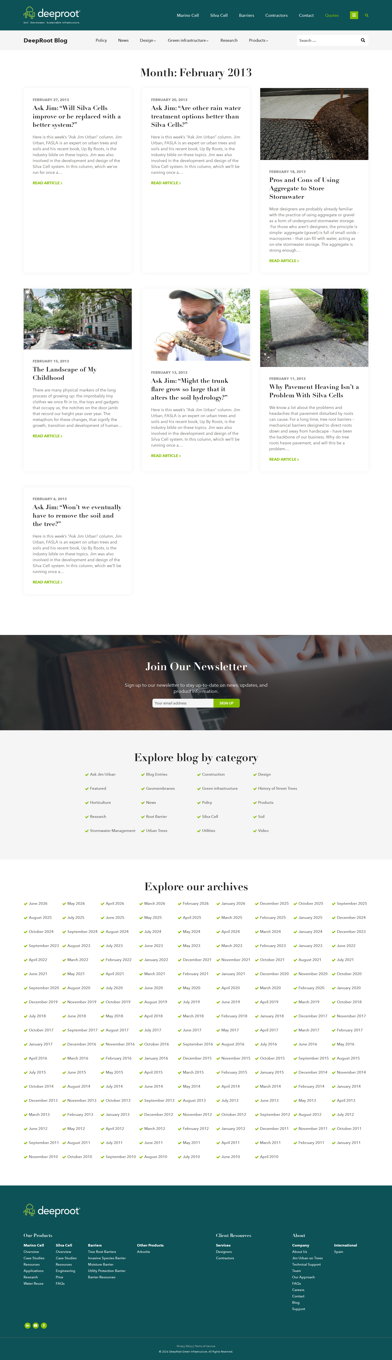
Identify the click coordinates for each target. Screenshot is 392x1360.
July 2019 (191, 1002)
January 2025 (310, 917)
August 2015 (348, 1058)
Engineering (65, 1271)
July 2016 (268, 1044)
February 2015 (234, 1072)
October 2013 (118, 1100)
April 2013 (346, 1100)
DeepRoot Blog (45, 40)
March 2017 (309, 1030)
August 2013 (194, 1100)
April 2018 (153, 1016)
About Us (299, 1252)
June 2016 (308, 1044)
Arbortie (143, 1252)
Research (229, 40)
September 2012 (275, 1114)
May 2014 (191, 1086)
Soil (261, 816)
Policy (101, 40)
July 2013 (229, 1100)
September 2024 (82, 931)
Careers (298, 1290)
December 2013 (43, 1100)
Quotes (332, 15)
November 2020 (313, 973)
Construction (213, 774)
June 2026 (38, 903)
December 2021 (197, 959)
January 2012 (233, 1128)
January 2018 (272, 1016)
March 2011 (270, 1142)
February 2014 (311, 1086)
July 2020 (114, 988)
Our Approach (303, 1277)
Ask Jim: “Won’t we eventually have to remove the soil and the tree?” (77, 516)
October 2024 (41, 931)
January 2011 (349, 1142)
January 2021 (233, 973)
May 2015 (114, 1072)
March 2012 (154, 1128)
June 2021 (38, 973)
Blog (295, 1303)
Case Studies (34, 1258)
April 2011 (230, 1142)
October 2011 (349, 1128)
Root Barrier (156, 816)
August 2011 (78, 1142)
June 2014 (153, 1086)
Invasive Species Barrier (107, 1258)
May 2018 (114, 1016)
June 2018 (76, 1016)
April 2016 (38, 1058)
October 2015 (272, 1058)
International (345, 1245)
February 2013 (80, 1114)
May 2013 (307, 1100)
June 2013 (269, 1100)
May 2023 (191, 945)
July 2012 (345, 1114)
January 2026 (233, 903)
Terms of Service (205, 1346)
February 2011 (311, 1142)
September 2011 (44, 1142)
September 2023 (44, 945)
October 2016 (156, 1044)
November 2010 (43, 1156)
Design (146, 40)
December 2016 (81, 1044)
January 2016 (156, 1058)
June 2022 (346, 945)
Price (59, 1277)
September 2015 (314, 1058)
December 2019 (43, 1002)
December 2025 (274, 903)
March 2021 (154, 973)
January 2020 (349, 988)
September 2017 (82, 1030)
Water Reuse (34, 1283)
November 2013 (81, 1100)
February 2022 (119, 959)
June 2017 (192, 1030)
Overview (31, 1252)
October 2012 (233, 1114)
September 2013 (159, 1100)
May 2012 (76, 1128)
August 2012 (310, 1114)
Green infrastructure (187, 40)
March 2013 (39, 1114)
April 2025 (192, 917)
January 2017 (41, 1044)
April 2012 (115, 1128)
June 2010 (230, 1156)
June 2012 (38, 1128)
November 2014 (351, 1072)
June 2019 (230, 1002)
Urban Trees (156, 830)
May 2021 (76, 973)
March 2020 (270, 988)
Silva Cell (219, 15)
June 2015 (76, 1072)
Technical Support (306, 1264)
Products (257, 40)
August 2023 (78, 945)
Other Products (150, 1245)
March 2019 (309, 1002)
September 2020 (44, 988)
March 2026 (154, 903)
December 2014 (313, 1072)
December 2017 (313, 1016)
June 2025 (115, 917)
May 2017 (230, 1030)
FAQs (60, 1283)
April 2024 (230, 931)
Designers (224, 1252)
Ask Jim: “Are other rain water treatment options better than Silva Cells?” (196, 116)
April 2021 (115, 973)
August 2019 (155, 1002)
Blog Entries (156, 774)
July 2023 (114, 945)
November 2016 (120, 1044)
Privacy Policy (185, 1346)
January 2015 (272, 1072)
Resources (32, 1264)
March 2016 (77, 1058)
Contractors (276, 15)
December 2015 (197, 1058)
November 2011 (313, 1128)
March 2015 (193, 1072)
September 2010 (121, 1156)
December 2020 (274, 973)
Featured (98, 788)
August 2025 (40, 917)
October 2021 (272, 959)
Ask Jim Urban (102, 774)
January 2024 (310, 931)
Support (298, 1309)
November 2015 (235, 1058)
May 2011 (191, 1142)
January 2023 (310, 945)
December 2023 (351, 931)
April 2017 (269, 1030)
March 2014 (270, 1086)
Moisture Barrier (100, 1264)
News (123, 40)
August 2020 (78, 988)
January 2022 (156, 959)
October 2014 (41, 1086)
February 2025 (273, 917)
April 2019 (269, 1002)
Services (223, 1245)
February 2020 (311, 988)
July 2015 (37, 1072)
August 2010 (155, 1156)
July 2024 (152, 931)
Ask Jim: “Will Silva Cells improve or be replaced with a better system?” (77, 116)
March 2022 (77, 959)
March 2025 (231, 917)
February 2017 (350, 1030)
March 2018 (193, 1016)
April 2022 (38, 959)
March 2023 (231, 945)
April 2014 (230, 1086)
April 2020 (230, 988)
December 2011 (274, 1128)
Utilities (208, 830)
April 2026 (115, 903)
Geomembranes (160, 788)
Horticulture (100, 802)
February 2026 (196, 903)
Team (296, 1271)
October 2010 (79, 1156)
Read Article (47, 183)
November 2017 (351, 1016)
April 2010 (269, 1156)
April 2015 (153, 1072)
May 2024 (191, 931)
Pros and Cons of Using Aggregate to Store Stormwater (304, 188)
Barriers (246, 15)
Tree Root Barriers (102, 1252)
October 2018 (349, 1002)
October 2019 (118, 1002)
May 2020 (191, 988)
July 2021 (345, 959)
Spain (338, 1252)
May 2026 (76, 903)
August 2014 (78, 1086)
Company (300, 1245)
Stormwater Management (112, 830)
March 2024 (270, 931)
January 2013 (118, 1114)
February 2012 (196, 1128)
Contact (306, 15)
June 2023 (153, 945)
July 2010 (191, 1156)
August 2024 (117, 931)
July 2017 (152, 1030)
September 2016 (198, 1044)
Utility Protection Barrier (106, 1271)
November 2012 (197, 1114)
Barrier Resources (101, 1277)
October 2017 (41, 1030)
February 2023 (273, 945)
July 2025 (75, 917)
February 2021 (196, 973)
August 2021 (310, 959)
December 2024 (351, 917)
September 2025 (352, 903)
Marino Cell (188, 15)
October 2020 (349, 973)
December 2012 (158, 1114)
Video (263, 830)
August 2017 (117, 1030)
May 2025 (153, 917)
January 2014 (349, 1086)
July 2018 (37, 1016)
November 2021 (235, 959)
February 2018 (234, 1016)
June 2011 (153, 1142)
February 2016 (119, 1058)
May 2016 (345, 1044)
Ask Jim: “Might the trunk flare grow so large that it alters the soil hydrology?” (189, 389)
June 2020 (153, 988)
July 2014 (114, 1086)
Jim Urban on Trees (307, 1258)
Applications (34, 1271)
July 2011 (114, 1142)
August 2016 (232, 1044)
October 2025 (311, 903)
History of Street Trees (277, 788)
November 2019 (81, 1002)
